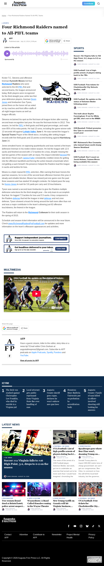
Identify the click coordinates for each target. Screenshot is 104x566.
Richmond (7, 84)
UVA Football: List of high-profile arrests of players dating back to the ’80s (87, 72)
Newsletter (57, 534)
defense (16, 198)
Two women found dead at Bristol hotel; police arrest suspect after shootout (12, 504)
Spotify (50, 352)
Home (4, 16)
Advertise (23, 534)
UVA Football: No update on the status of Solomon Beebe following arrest (87, 101)
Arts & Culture (34, 498)
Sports (6, 23)
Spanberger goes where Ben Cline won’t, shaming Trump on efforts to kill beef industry (90, 454)
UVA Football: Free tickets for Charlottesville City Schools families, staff (86, 87)
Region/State (8, 498)
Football (58, 446)
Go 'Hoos (8, 457)
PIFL (20, 87)
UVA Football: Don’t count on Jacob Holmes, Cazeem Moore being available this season (87, 159)
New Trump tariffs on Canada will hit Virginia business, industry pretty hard (64, 504)
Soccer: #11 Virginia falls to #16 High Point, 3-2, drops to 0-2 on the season (87, 58)
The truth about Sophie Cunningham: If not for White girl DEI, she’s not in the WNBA (87, 116)
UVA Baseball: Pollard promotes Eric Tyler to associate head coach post (87, 130)
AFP (22, 338)
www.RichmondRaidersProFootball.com (26, 223)
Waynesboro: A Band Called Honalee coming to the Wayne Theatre (39, 503)
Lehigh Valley (29, 132)
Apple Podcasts (38, 352)
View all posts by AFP (29, 360)
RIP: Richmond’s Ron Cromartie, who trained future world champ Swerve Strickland (87, 144)
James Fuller (29, 158)
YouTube (24, 355)
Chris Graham (82, 64)
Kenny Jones (10, 184)
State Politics (85, 446)
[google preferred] (53, 41)
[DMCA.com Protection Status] (94, 559)
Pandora (58, 352)
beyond (63, 155)
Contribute (88, 4)
